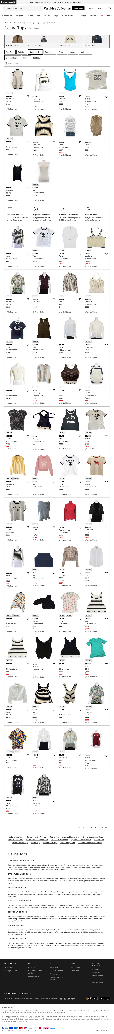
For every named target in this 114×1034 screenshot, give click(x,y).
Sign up (101, 8)
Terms (37, 998)
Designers (19, 16)
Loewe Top (99, 839)
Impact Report (97, 975)
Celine (14, 22)
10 (102, 827)
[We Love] (98, 16)
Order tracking (33, 967)
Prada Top (35, 842)
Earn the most (91, 214)
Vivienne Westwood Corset (90, 842)
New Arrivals (7, 16)
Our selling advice (56, 971)
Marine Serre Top (20, 842)
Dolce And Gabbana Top (37, 839)
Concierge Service (10, 971)
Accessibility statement (12, 998)
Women (30, 16)
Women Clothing (27, 22)
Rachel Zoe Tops (50, 842)
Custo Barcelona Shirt (93, 837)
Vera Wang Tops (67, 842)
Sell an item (78, 8)
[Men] (42, 16)
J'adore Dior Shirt (15, 839)
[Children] (52, 16)
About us (95, 969)
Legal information (27, 998)
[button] (109, 8)
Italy (41, 1031)
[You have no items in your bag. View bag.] (109, 8)
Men (38, 16)
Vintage (83, 16)
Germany (30, 1031)
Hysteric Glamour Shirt (81, 839)
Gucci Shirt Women (59, 839)
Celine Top (54, 837)
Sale (101, 16)
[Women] (35, 16)
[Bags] (59, 16)
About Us (110, 16)
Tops (38, 22)
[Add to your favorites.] (27, 96)
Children (47, 16)
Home (6, 22)
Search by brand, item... (15, 8)
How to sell (54, 967)
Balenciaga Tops (16, 837)
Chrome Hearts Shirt (71, 837)
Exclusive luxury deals (68, 214)
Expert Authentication (42, 214)
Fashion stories (97, 982)
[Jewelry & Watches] (78, 16)
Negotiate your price (15, 214)
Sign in (91, 8)
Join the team (97, 979)
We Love (93, 16)
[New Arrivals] (14, 16)
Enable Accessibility (8, 2)
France (4, 1031)
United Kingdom (12, 1031)
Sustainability (97, 972)
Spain (36, 1031)
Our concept (8, 967)
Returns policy (33, 976)
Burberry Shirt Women (36, 837)
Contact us (75, 971)
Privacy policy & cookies (49, 998)
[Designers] (25, 16)
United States (23, 1031)
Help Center (75, 967)
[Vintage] (88, 16)
